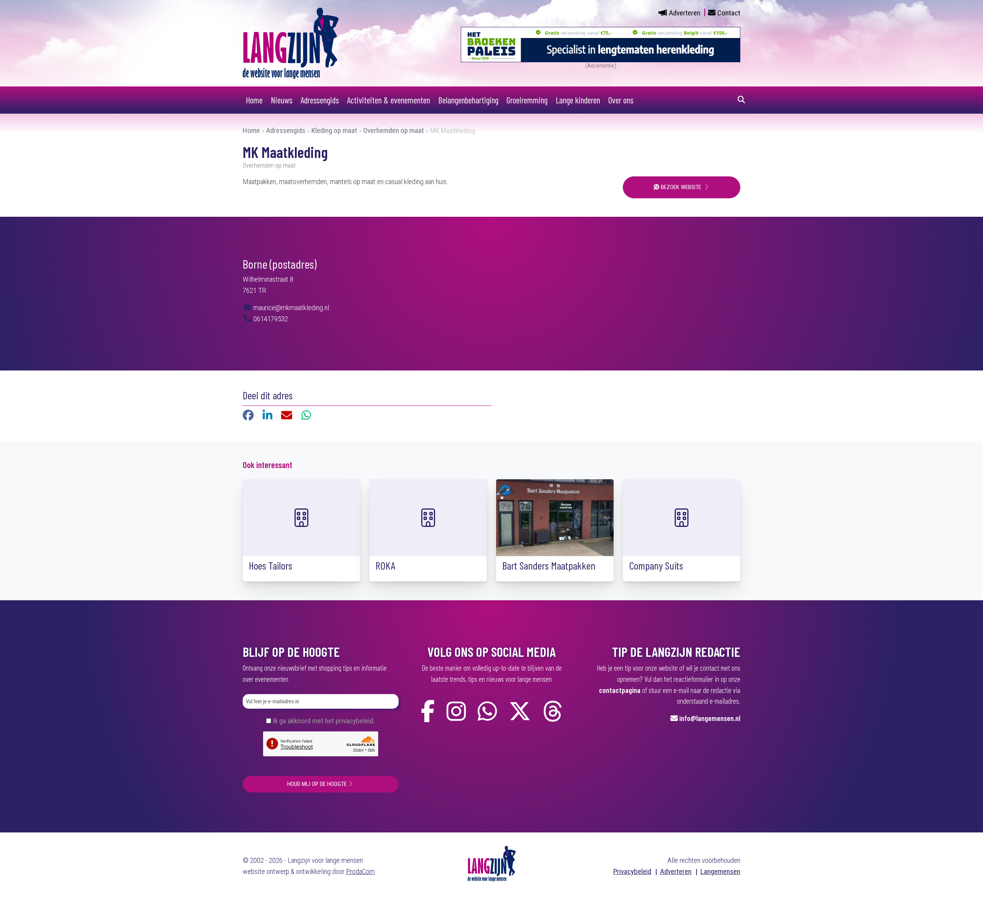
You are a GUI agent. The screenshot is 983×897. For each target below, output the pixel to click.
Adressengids (320, 100)
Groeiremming (527, 100)
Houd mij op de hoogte (317, 784)
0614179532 (270, 318)
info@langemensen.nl (709, 718)
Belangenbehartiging (468, 100)
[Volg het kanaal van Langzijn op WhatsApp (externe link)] (487, 711)
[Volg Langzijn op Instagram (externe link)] (456, 711)
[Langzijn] (492, 863)
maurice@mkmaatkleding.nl (290, 307)
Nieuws (282, 100)
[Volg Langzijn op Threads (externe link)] (552, 711)
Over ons (621, 100)
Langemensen (720, 871)
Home (254, 100)
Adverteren (684, 12)
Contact (728, 12)
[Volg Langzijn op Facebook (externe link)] (428, 711)
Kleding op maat (334, 130)
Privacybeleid (632, 871)
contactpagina (619, 690)
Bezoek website (681, 187)
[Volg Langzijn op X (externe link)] (520, 711)
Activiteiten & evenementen (388, 100)
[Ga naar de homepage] (291, 42)
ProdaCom (360, 871)
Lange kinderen (578, 100)
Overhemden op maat (393, 130)
